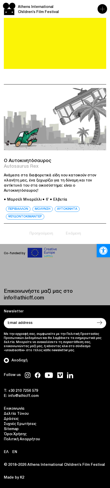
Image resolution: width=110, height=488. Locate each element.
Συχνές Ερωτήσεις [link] (20, 424)
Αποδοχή (19, 360)
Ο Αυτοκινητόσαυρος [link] (27, 161)
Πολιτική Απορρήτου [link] (22, 439)
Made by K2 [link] (14, 477)
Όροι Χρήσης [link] (15, 434)
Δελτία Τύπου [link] (16, 414)
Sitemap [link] (11, 429)
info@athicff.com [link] (24, 298)
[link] (103, 250)
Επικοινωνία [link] (14, 408)
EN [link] (14, 452)
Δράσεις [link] (11, 419)
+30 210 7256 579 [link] (23, 391)
